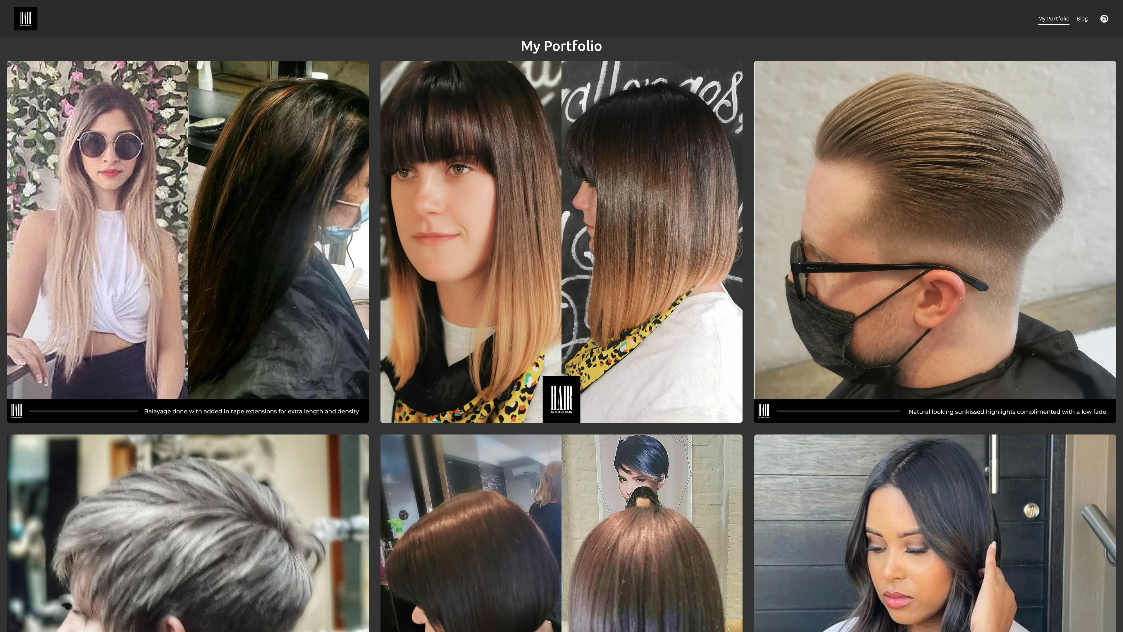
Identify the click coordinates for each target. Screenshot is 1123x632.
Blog (1082, 18)
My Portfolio (1053, 18)
